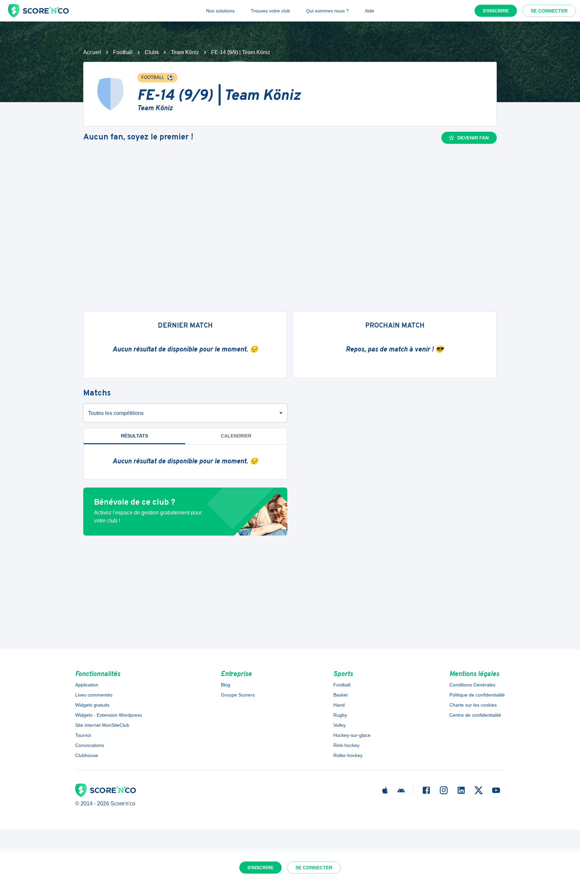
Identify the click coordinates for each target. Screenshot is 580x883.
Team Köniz (185, 52)
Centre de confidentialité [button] (475, 715)
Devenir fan (473, 137)
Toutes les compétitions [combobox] (116, 413)
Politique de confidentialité (477, 695)
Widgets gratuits (92, 705)
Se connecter (549, 10)
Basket (340, 695)
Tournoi (83, 735)
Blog (225, 684)
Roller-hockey (347, 755)
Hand (339, 705)
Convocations (89, 745)
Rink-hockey (346, 745)
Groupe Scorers (238, 695)
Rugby (340, 715)
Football (123, 52)
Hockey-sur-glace (352, 735)
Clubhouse (86, 755)
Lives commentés (93, 695)
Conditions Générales (472, 684)
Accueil (92, 52)
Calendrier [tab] (236, 435)
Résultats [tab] (134, 435)
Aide (369, 10)
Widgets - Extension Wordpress (108, 715)
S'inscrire (496, 10)
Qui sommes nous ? (327, 10)
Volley (339, 725)
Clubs (152, 52)
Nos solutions (220, 10)
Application (86, 684)
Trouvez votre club (270, 10)
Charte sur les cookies (473, 705)
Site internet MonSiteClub (102, 725)
